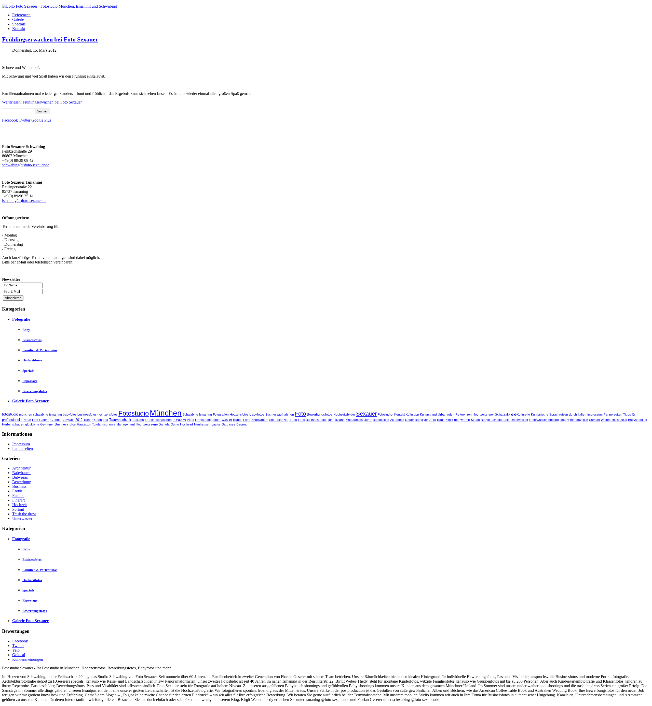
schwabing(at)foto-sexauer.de (25, 165)
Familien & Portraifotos (39, 350)
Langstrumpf (203, 420)
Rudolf (237, 420)
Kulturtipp (412, 414)
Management (125, 424)
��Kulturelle (520, 414)
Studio (475, 420)
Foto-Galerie (40, 420)
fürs (330, 420)
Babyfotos (256, 414)
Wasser (227, 420)
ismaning (55, 414)
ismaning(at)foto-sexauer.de (24, 200)
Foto (300, 413)
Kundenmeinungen (27, 659)
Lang (246, 420)
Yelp (16, 650)
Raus (440, 420)
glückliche (32, 424)
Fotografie (21, 319)
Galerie (18, 19)
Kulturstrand (428, 414)
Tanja (293, 420)
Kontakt (18, 28)
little (585, 420)
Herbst (6, 424)
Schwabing (190, 414)
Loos (301, 420)
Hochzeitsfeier (483, 414)
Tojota (96, 424)
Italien (582, 414)
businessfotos (87, 414)
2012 (79, 420)
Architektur (21, 468)
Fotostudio (133, 413)
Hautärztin (84, 424)
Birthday (575, 420)
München (166, 413)
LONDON (179, 420)
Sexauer (366, 413)
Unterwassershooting (544, 420)
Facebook (20, 641)
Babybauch (21, 472)
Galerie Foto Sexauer (30, 401)
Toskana (138, 420)
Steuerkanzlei (278, 420)
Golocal (18, 655)
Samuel (594, 420)
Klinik (449, 420)
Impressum (595, 414)
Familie (18, 495)
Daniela (164, 424)
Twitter (18, 645)
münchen (25, 414)
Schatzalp (502, 414)
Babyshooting (637, 420)
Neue (27, 420)
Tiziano (339, 420)
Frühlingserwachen (158, 420)
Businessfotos (32, 340)
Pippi (190, 420)
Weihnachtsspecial (614, 420)
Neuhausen (202, 424)
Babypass (20, 477)
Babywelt (68, 420)
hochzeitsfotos (107, 414)
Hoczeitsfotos (239, 414)
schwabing (40, 414)
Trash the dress (24, 514)
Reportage (29, 381)
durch (573, 414)
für (634, 414)
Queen (97, 420)
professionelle (12, 420)
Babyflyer (421, 420)
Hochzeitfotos (32, 360)
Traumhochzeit (120, 420)
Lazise (216, 424)
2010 (432, 420)
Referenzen (21, 15)
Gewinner (47, 424)
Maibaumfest (354, 420)
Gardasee (228, 424)
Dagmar (242, 424)
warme (465, 420)
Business (19, 486)
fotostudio (10, 414)
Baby (26, 330)
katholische (381, 420)
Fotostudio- (385, 414)
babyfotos (69, 414)
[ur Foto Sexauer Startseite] (59, 6)
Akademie (397, 420)
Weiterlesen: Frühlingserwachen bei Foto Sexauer (42, 102)
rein (456, 420)
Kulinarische (539, 414)
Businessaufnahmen (279, 414)
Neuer (409, 420)
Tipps (627, 414)
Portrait (18, 509)
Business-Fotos (316, 420)
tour (105, 420)
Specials (18, 24)
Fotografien (221, 414)
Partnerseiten (613, 414)
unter (217, 420)
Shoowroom (259, 420)
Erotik (17, 491)
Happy (564, 420)
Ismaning (205, 414)
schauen (18, 424)
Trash (87, 420)
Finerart (18, 500)
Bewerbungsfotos (34, 391)
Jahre (368, 420)
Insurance (108, 424)
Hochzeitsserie (147, 424)
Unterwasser (519, 420)
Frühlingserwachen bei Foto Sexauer (50, 39)
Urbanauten (446, 414)
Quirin (175, 424)
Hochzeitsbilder (344, 414)
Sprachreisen (558, 414)
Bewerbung (21, 482)
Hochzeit (186, 424)
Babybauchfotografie (495, 420)
